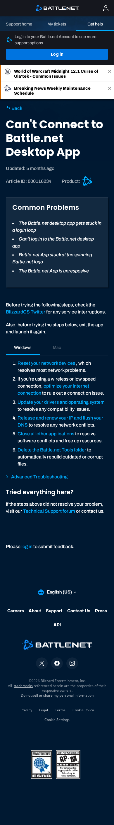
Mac (57, 347)
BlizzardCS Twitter (25, 311)
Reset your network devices (46, 363)
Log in (57, 54)
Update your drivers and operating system (61, 402)
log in (26, 546)
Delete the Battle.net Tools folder (52, 449)
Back (16, 108)
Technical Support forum (49, 511)
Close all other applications (46, 433)
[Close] (109, 73)
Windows (23, 347)
